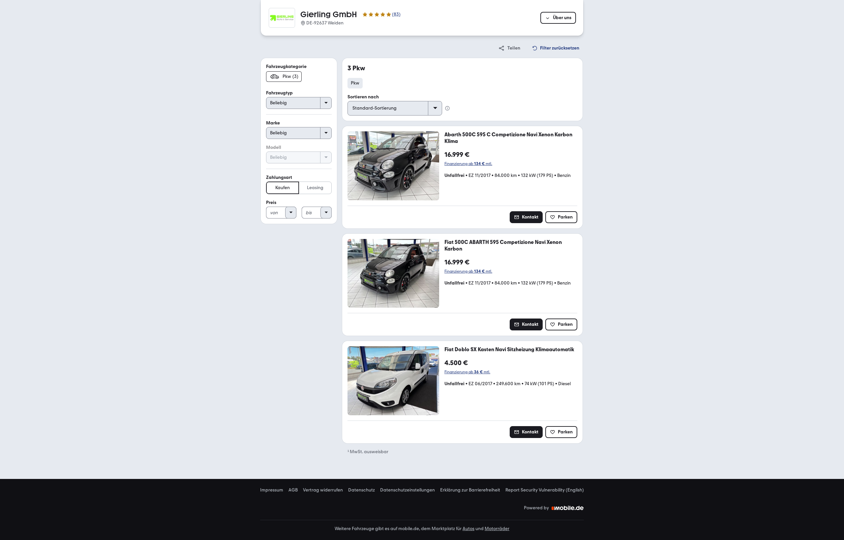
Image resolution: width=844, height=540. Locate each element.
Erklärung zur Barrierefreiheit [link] (470, 490)
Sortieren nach (363, 97)
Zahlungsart (279, 177)
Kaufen (282, 187)
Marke (273, 123)
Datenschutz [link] (361, 490)
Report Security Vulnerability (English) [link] (544, 490)
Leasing (315, 187)
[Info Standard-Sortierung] (447, 108)
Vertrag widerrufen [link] (323, 490)
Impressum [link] (271, 490)
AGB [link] (293, 490)
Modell (273, 147)
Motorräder (497, 528)
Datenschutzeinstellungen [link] (407, 490)
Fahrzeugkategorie (286, 66)
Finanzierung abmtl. (468, 163)
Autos (468, 528)
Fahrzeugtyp (279, 93)
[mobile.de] (568, 508)
